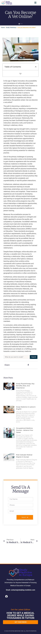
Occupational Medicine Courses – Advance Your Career (24, 430)
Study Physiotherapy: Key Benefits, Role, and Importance (25, 386)
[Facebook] (6, 596)
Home (3, 27)
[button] (35, 2)
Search (33, 357)
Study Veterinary (11, 27)
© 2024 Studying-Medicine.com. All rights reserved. (20, 631)
